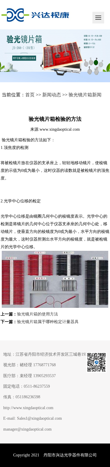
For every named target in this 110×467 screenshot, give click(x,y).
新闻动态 (51, 94)
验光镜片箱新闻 (85, 94)
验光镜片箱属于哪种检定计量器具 (48, 322)
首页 (30, 94)
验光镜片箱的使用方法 (37, 314)
